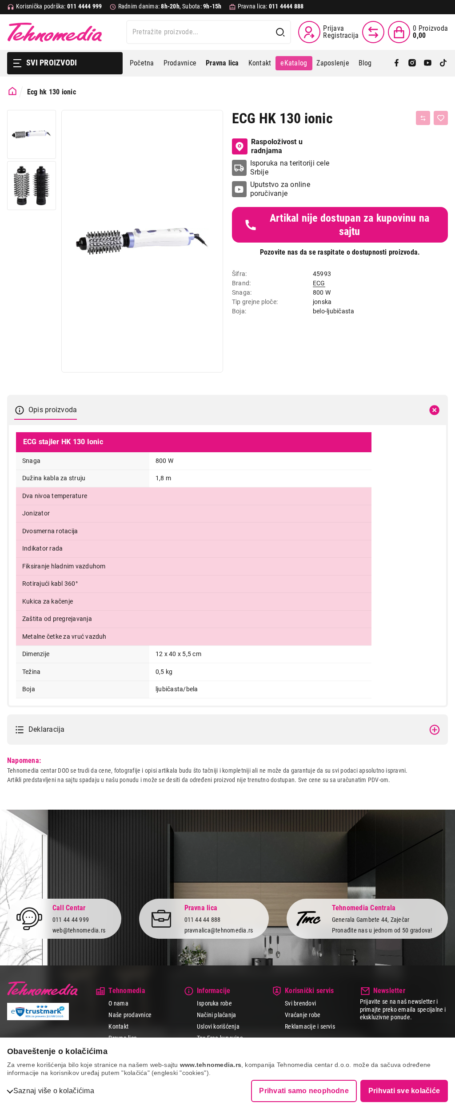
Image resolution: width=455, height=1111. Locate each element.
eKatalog (293, 63)
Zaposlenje (332, 63)
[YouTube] (427, 63)
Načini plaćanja (216, 1014)
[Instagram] (412, 63)
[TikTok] (443, 63)
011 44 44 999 (70, 919)
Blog (365, 63)
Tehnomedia (54, 32)
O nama (118, 1003)
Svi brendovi (300, 1003)
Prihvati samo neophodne (304, 1091)
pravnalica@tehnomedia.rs (218, 930)
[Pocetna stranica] (12, 91)
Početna (142, 63)
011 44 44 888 (202, 919)
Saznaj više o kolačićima (53, 1091)
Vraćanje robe (302, 1014)
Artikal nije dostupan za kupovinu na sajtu (350, 225)
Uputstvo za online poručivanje (280, 189)
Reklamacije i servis (310, 1026)
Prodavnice (180, 63)
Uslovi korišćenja (218, 1026)
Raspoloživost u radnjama (277, 146)
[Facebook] (396, 63)
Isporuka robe (214, 1003)
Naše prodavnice (130, 1014)
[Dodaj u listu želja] (441, 118)
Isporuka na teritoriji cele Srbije (289, 167)
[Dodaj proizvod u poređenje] (423, 118)
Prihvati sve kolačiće (404, 1091)
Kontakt (259, 63)
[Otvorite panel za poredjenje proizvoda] (373, 32)
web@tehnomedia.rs (78, 930)
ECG (319, 283)
